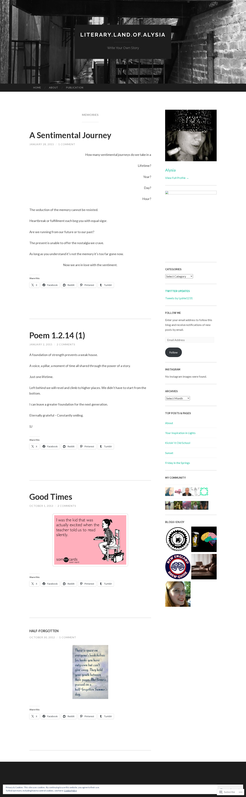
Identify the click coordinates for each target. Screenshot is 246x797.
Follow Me (173, 312)
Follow (173, 352)
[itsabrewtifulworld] (178, 540)
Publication (74, 87)
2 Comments (66, 344)
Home (37, 87)
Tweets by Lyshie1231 (179, 298)
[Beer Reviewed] (204, 540)
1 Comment (66, 144)
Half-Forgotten (44, 631)
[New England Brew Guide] (178, 567)
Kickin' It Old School (177, 442)
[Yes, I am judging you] (178, 594)
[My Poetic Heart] (204, 567)
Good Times (50, 497)
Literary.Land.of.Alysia (123, 35)
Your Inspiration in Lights (180, 433)
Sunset (169, 453)
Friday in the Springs (177, 462)
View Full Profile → (177, 177)
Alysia (170, 170)
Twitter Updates (177, 291)
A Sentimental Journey (70, 135)
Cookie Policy (70, 790)
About (53, 87)
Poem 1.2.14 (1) (57, 335)
